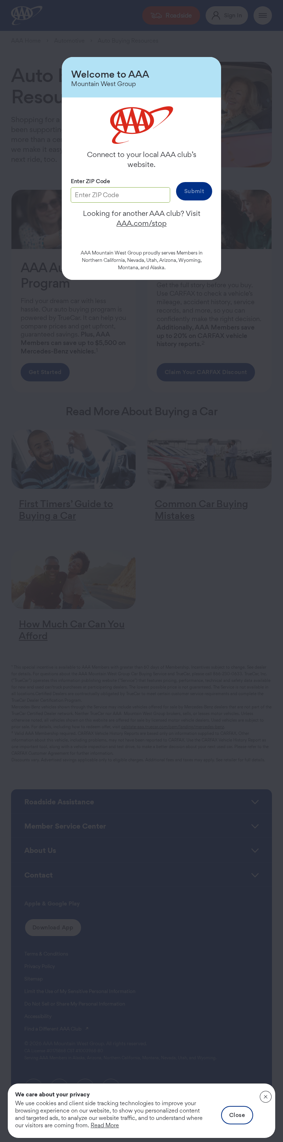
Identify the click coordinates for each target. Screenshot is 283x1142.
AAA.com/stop (141, 223)
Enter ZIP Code (90, 181)
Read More (105, 1125)
